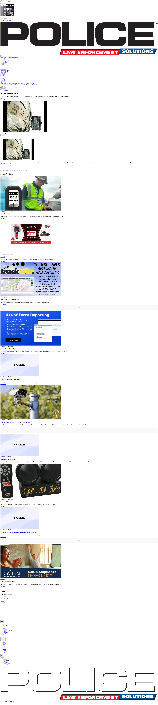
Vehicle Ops (2, 79)
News (9, 1)
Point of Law (3, 68)
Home (1, 90)
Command (2, 58)
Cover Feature (5, 1)
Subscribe (2, 20)
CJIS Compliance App (7, 581)
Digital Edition (8, 20)
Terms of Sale (14, 703)
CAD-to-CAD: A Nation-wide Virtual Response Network (18, 532)
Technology (2, 74)
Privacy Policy (3, 703)
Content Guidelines (24, 84)
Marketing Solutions (32, 84)
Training (2, 76)
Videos (14, 1)
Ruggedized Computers (19, 170)
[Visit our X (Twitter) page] (2, 591)
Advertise (2, 84)
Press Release (18, 84)
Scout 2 (2, 257)
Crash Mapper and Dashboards (10, 379)
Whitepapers (14, 83)
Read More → (3, 218)
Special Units (3, 72)
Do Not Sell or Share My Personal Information (26, 703)
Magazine (10, 83)
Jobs (33, 83)
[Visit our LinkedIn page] (3, 591)
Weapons (2, 81)
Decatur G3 (4, 502)
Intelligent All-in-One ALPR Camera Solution (15, 422)
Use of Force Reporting (7, 349)
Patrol (1, 65)
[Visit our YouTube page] (4, 591)
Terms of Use (8, 703)
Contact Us (13, 84)
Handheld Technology (7, 170)
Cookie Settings (7, 84)
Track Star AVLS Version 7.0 (9, 299)
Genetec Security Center (8, 459)
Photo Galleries (30, 83)
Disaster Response (4, 61)
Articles (11, 1)
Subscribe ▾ (3, 3)
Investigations (3, 63)
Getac (13, 170)
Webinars (18, 1)
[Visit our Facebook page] (1, 591)
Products (25, 83)
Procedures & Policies (4, 70)
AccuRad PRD (5, 214)
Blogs (7, 83)
